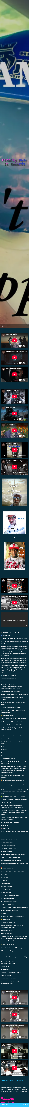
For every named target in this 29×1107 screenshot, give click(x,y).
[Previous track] (23, 1104)
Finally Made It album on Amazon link (12, 1080)
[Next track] (27, 1104)
